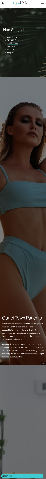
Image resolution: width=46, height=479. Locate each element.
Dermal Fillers (13, 37)
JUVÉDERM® (12, 43)
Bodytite (10, 53)
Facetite (10, 49)
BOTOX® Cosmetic (15, 40)
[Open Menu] (42, 3)
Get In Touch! (7, 476)
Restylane (11, 46)
